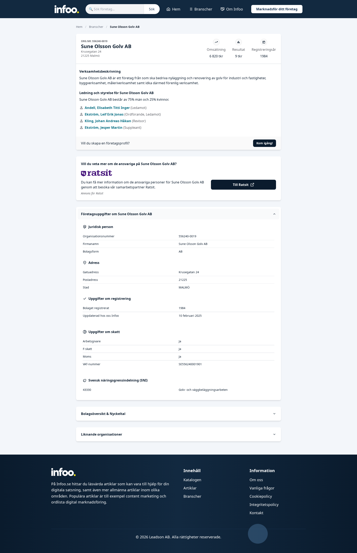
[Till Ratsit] (178, 173)
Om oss (256, 479)
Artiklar (189, 488)
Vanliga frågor (262, 488)
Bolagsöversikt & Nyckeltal (103, 413)
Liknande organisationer (101, 434)
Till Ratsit (241, 184)
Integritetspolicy (264, 504)
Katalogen (192, 479)
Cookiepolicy (261, 496)
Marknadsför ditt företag (277, 9)
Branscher (203, 9)
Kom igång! (264, 143)
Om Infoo (234, 9)
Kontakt (256, 512)
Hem (176, 9)
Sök (152, 9)
